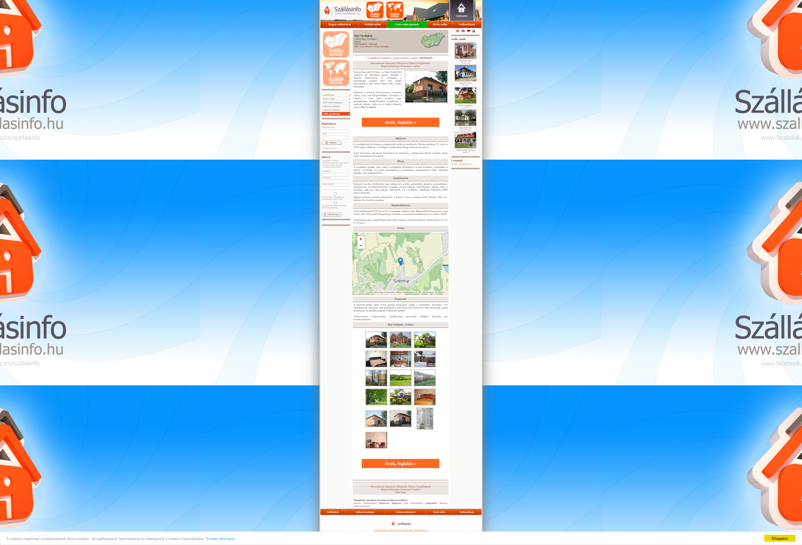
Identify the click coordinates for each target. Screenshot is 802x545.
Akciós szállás (440, 24)
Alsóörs (465, 106)
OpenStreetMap (393, 292)
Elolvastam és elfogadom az (333, 198)
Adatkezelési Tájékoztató (401, 530)
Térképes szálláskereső (405, 512)
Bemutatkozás (377, 63)
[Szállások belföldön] (375, 10)
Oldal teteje (400, 492)
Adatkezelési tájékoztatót (332, 199)
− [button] (360, 245)
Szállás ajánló (458, 39)
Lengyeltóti (431, 503)
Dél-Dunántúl (361, 44)
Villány (465, 84)
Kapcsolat (390, 63)
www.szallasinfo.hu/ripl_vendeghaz (374, 46)
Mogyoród (465, 62)
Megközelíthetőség (390, 66)
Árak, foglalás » (400, 122)
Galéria (416, 66)
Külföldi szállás (373, 24)
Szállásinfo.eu (421, 530)
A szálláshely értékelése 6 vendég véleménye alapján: (393, 58)
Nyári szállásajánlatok (407, 24)
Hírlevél (326, 157)
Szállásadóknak (467, 24)
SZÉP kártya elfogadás (332, 102)
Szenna (357, 41)
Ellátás (412, 63)
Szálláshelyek (328, 95)
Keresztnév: (326, 178)
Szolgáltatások (423, 63)
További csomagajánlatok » (462, 164)
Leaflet (369, 292)
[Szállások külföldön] (395, 10)
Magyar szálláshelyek (339, 24)
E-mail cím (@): (328, 184)
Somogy (372, 44)
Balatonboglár (465, 129)
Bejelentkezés (329, 123)
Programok (406, 66)
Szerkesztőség (380, 530)
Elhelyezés (402, 63)
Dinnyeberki (417, 503)
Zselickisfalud (370, 503)
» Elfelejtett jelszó (329, 148)
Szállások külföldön (331, 110)
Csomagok (457, 160)
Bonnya (443, 503)
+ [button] (360, 239)
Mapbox (442, 292)
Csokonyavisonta (362, 506)
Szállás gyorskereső (331, 114)
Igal (406, 503)
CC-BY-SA (420, 292)
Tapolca (465, 151)
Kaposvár (384, 503)
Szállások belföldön (331, 106)
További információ (220, 538)
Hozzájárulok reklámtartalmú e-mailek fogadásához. (334, 207)
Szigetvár (396, 503)
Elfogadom (780, 538)
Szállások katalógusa (364, 512)
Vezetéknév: (327, 171)
